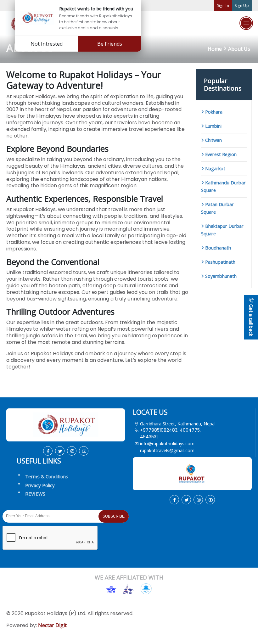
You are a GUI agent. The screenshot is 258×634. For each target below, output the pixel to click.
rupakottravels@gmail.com (167, 450)
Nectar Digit (52, 625)
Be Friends (109, 43)
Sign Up (242, 5)
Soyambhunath (220, 276)
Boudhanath (217, 248)
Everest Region (220, 154)
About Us (239, 48)
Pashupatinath (219, 262)
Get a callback (251, 319)
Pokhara (213, 112)
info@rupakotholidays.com (167, 443)
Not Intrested (47, 43)
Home (215, 48)
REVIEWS (35, 494)
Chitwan (213, 140)
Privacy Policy (40, 485)
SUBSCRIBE (114, 516)
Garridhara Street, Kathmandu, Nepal (178, 424)
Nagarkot (214, 168)
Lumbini (213, 126)
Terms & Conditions (46, 476)
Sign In (223, 5)
